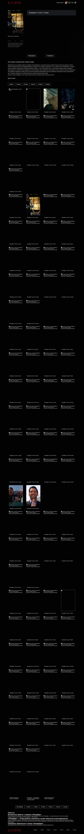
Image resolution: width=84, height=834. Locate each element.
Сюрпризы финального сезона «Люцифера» (25, 823)
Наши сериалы (60, 2)
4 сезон (33, 84)
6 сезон (48, 84)
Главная (35, 829)
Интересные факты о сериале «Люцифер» (24, 814)
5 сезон (40, 84)
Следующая (50, 55)
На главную (20, 806)
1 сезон (11, 84)
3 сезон (26, 84)
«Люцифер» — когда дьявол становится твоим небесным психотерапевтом (38, 818)
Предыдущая (31, 55)
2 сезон (18, 84)
